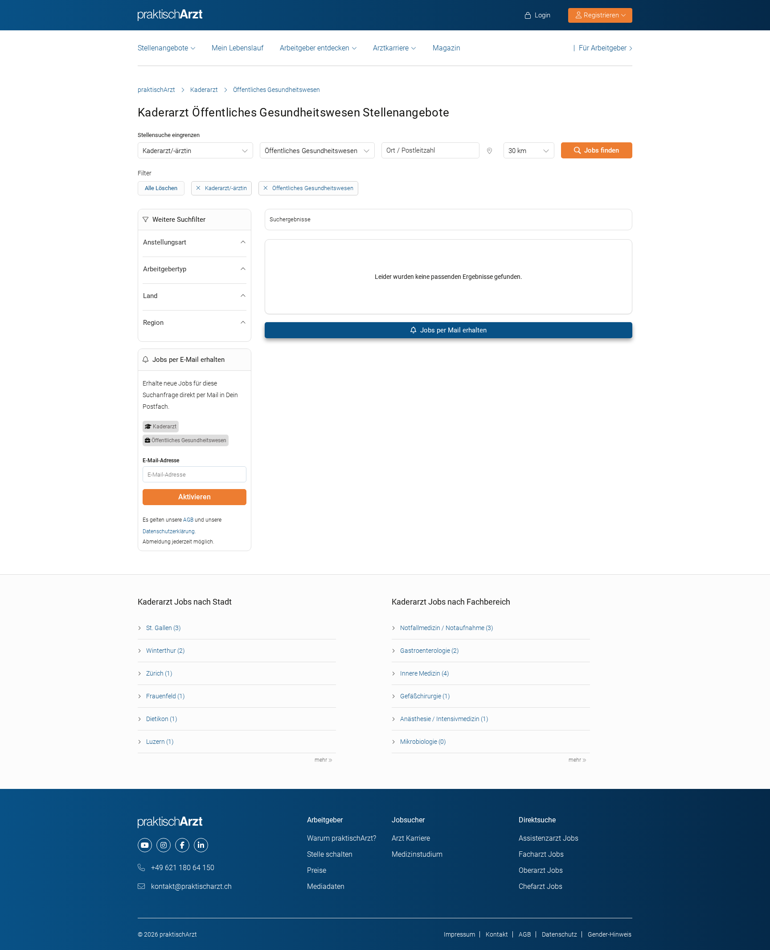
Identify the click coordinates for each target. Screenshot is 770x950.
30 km (517, 151)
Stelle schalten (329, 854)
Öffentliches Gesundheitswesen (311, 151)
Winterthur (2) (165, 650)
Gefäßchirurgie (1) (425, 696)
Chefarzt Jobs (540, 886)
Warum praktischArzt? (341, 838)
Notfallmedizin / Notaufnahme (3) (446, 627)
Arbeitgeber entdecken (314, 48)
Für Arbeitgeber (603, 48)
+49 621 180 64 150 (181, 867)
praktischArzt (156, 89)
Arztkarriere (391, 48)
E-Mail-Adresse (161, 460)
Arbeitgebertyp (164, 269)
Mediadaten (325, 886)
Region (153, 323)
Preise (316, 870)
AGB (188, 520)
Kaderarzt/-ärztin (167, 151)
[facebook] (182, 845)
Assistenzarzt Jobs (548, 838)
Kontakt (497, 934)
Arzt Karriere (411, 838)
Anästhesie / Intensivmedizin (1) (444, 718)
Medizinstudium (417, 854)
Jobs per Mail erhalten (452, 330)
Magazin (446, 48)
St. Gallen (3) (163, 627)
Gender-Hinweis (609, 934)
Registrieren (601, 15)
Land (150, 296)
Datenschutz (559, 934)
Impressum (459, 934)
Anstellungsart (164, 242)
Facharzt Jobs (541, 854)
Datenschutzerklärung (169, 531)
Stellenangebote (163, 48)
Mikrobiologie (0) (423, 741)
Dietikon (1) (161, 718)
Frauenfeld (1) (165, 696)
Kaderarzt (204, 89)
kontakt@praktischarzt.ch (190, 886)
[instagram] (163, 845)
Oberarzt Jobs (541, 870)
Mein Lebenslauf (237, 48)
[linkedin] (201, 845)
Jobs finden (601, 150)
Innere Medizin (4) (424, 673)
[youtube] (145, 845)
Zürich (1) (159, 673)
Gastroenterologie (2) (429, 650)
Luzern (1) (160, 741)
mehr (321, 760)
